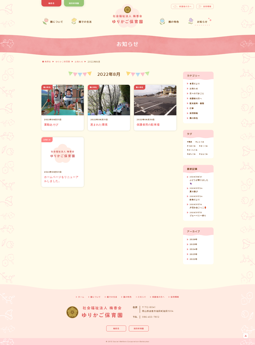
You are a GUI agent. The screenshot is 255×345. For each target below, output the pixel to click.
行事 (192, 108)
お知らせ (79, 61)
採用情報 (207, 6)
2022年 (193, 259)
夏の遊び (196, 190)
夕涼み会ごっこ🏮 (198, 206)
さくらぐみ (193, 150)
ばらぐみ (192, 154)
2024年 (193, 249)
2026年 (193, 239)
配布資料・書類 (197, 103)
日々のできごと (197, 93)
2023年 (193, 254)
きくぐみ (204, 146)
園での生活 (112, 297)
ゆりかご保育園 (63, 61)
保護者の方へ (185, 6)
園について (95, 297)
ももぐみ (204, 154)
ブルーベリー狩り (198, 214)
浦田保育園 (74, 3)
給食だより (196, 198)
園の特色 (194, 118)
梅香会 (51, 3)
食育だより (195, 83)
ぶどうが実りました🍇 (199, 180)
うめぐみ (192, 146)
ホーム (81, 297)
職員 (190, 142)
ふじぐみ (200, 142)
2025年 (193, 244)
